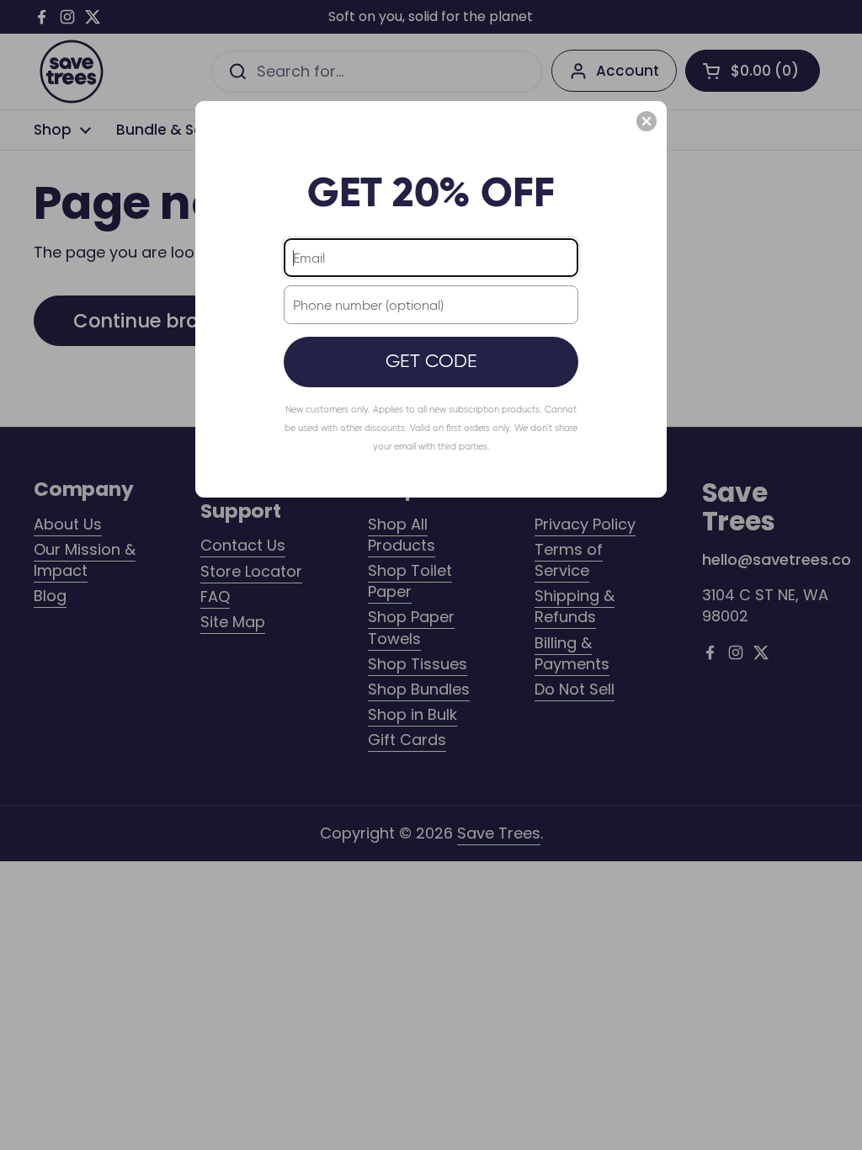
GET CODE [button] (431, 360)
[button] (646, 121)
